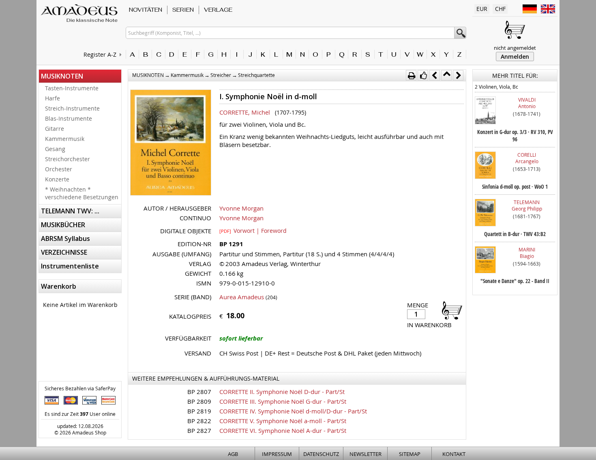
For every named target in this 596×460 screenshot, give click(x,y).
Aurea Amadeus (241, 297)
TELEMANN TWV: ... (70, 211)
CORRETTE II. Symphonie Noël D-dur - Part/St (282, 392)
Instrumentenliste (70, 266)
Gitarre (54, 128)
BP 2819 (199, 411)
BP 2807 (199, 392)
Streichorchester (67, 159)
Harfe (52, 98)
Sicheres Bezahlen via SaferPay (80, 388)
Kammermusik (64, 139)
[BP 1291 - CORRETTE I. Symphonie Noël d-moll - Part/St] (170, 143)
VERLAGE (218, 9)
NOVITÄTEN (145, 9)
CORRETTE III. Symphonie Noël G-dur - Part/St (282, 401)
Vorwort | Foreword (253, 230)
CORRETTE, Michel (244, 112)
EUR (482, 9)
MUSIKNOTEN (62, 76)
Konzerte (57, 179)
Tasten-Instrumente (72, 88)
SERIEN (183, 9)
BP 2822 (199, 421)
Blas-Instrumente (68, 118)
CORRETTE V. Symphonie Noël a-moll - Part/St (282, 421)
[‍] (449, 310)
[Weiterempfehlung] (423, 75)
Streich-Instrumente (72, 108)
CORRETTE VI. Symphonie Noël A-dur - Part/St (282, 430)
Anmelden (515, 56)
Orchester (58, 169)
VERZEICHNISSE (64, 252)
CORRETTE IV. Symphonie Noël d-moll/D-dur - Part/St (293, 411)
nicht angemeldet (515, 47)
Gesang (55, 149)
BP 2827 (199, 430)
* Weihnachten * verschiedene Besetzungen (81, 193)
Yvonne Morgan (241, 208)
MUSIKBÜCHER (63, 224)
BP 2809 (199, 401)
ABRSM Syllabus (65, 238)
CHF (500, 9)
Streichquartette (256, 75)
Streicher (220, 75)
